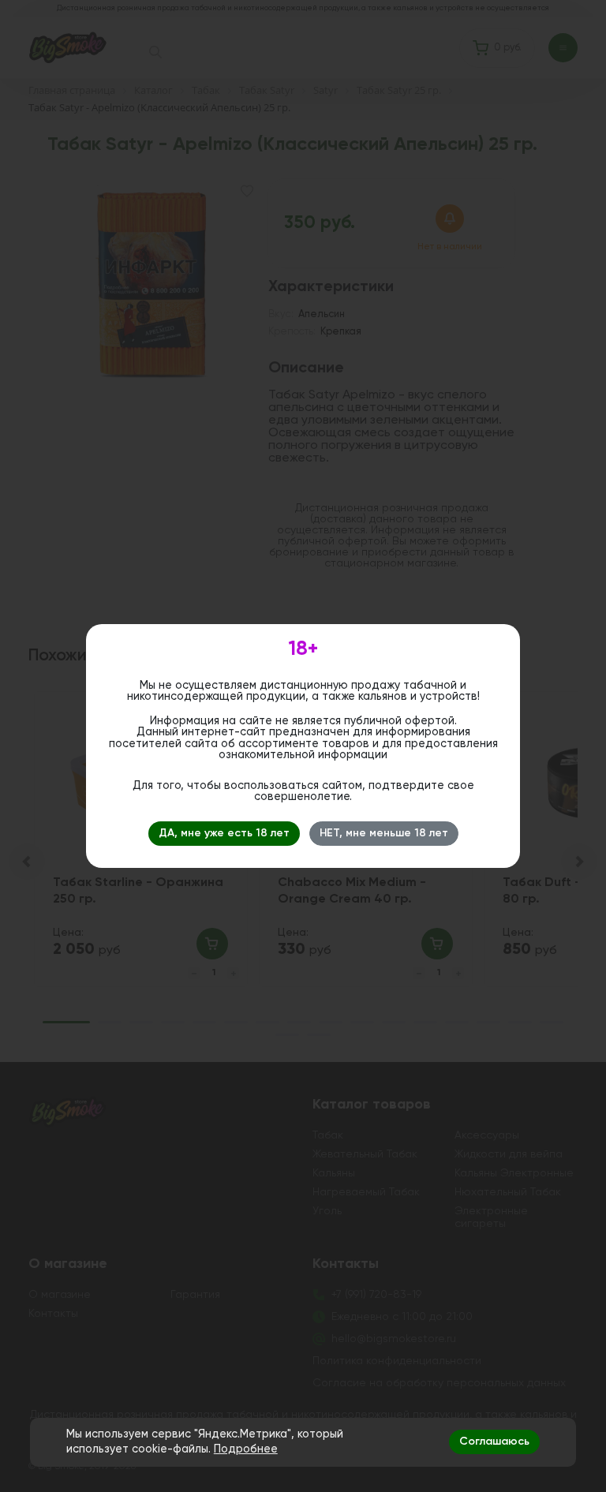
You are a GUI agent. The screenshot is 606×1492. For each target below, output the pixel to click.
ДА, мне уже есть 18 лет (224, 833)
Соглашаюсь (494, 1441)
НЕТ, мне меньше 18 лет (384, 833)
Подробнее (246, 1449)
